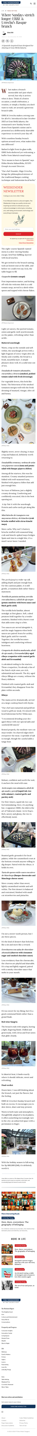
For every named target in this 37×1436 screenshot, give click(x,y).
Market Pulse (5, 1338)
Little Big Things (6, 1369)
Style (3, 1377)
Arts (3, 1314)
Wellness (4, 1352)
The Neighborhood (7, 1312)
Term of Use (22, 1425)
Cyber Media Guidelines (26, 1418)
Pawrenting (5, 1364)
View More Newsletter (26, 243)
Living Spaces (5, 1335)
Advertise (22, 1420)
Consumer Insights (7, 1330)
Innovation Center (7, 1333)
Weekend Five (6, 1382)
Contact (4, 1420)
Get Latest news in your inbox (11, 1402)
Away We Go (5, 1319)
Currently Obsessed (7, 1384)
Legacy (4, 1359)
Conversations (6, 1322)
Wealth (4, 1341)
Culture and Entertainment (9, 1317)
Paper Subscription (7, 1423)
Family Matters (6, 1354)
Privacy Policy (30, 240)
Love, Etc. (4, 1367)
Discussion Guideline (8, 1425)
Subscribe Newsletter (18, 1406)
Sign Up (18, 234)
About (3, 1418)
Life (3, 10)
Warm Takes (5, 1387)
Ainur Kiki (10, 32)
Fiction (4, 1357)
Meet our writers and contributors (12, 1397)
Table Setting (12, 10)
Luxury (4, 1362)
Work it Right (5, 1343)
